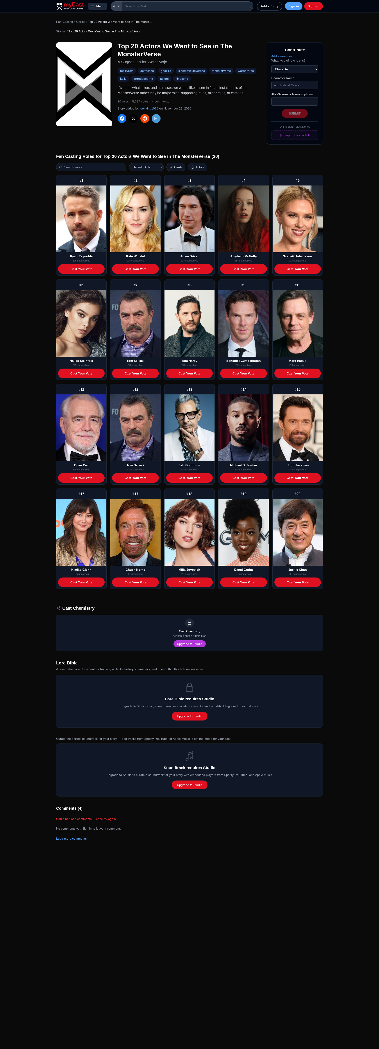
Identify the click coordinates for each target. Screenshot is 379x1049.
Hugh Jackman (297, 465)
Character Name (282, 78)
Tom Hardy (189, 360)
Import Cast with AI (297, 135)
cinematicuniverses (191, 70)
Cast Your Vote (81, 269)
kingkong (182, 78)
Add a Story (269, 6)
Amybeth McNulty (243, 256)
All (114, 6)
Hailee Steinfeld (81, 360)
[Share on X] (133, 118)
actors (164, 78)
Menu (100, 6)
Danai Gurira (243, 569)
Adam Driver (189, 256)
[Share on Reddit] (144, 118)
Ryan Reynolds (81, 256)
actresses (147, 70)
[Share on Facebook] (122, 118)
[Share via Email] (156, 118)
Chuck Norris (135, 569)
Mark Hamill (297, 360)
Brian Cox (81, 465)
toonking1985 (148, 108)
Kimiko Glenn (81, 569)
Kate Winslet (135, 256)
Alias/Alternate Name (293, 94)
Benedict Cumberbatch (243, 360)
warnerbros (246, 70)
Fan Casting (64, 21)
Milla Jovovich (189, 569)
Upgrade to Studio (189, 644)
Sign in (293, 6)
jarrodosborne (143, 78)
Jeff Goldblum (189, 465)
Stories (80, 21)
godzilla (166, 70)
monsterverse (221, 70)
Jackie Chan (297, 569)
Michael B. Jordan (243, 465)
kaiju (123, 78)
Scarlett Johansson (297, 256)
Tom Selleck (136, 360)
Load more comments (71, 838)
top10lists (126, 70)
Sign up (313, 6)
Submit (295, 113)
